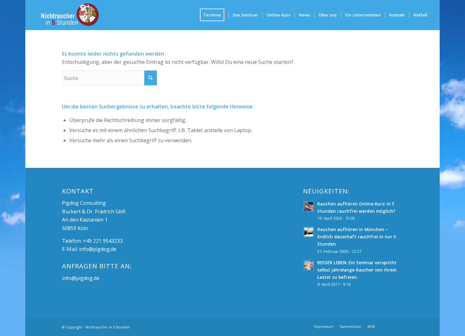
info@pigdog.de (97, 249)
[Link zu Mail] (398, 326)
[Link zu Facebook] (389, 326)
